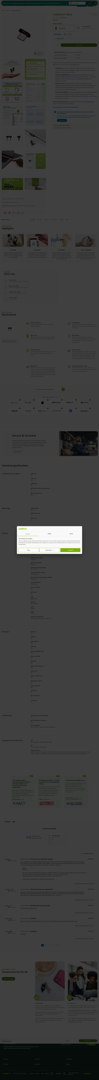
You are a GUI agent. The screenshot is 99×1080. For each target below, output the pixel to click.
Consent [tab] (28, 533)
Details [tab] (49, 533)
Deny (28, 550)
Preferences (49, 550)
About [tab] (71, 533)
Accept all (70, 550)
